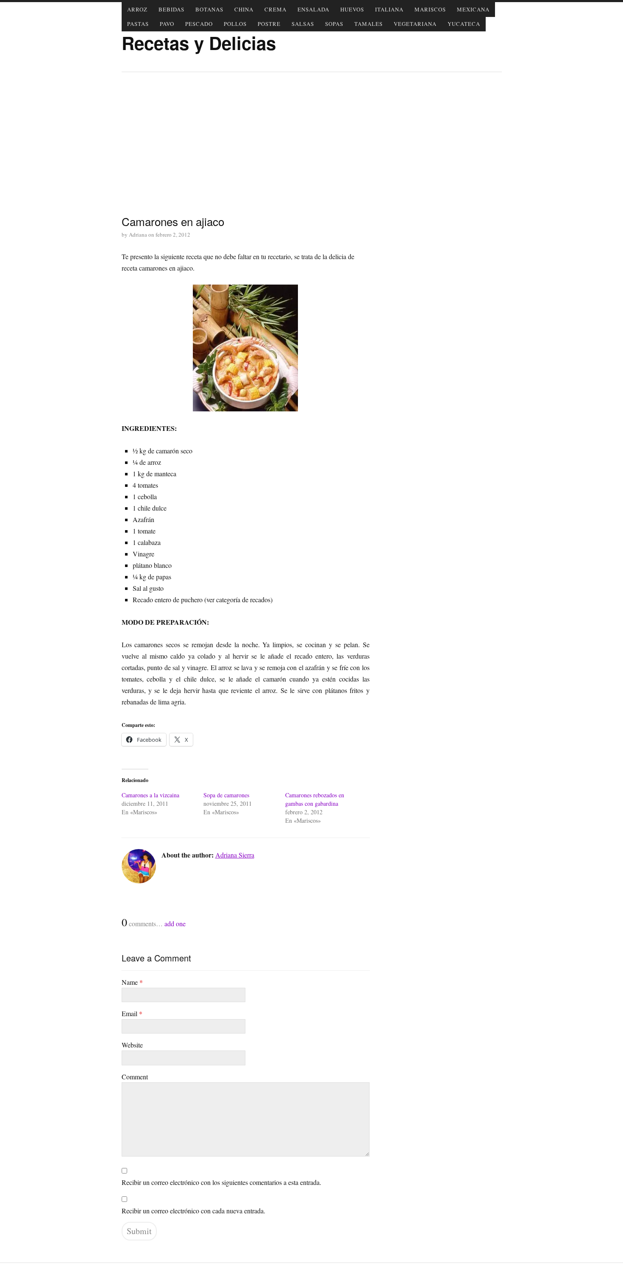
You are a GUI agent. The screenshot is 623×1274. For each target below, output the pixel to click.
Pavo (167, 24)
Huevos (352, 9)
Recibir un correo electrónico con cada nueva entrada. (193, 1210)
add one (175, 923)
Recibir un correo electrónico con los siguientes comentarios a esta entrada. (221, 1182)
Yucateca (464, 24)
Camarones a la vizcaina (150, 795)
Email (132, 1013)
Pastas (138, 24)
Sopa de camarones (226, 795)
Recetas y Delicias (199, 43)
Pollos (235, 24)
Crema (275, 9)
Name (132, 982)
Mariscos (430, 9)
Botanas (209, 9)
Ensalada (313, 9)
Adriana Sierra (234, 854)
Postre (269, 24)
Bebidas (171, 9)
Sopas (334, 24)
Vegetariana (415, 24)
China (243, 9)
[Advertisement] (312, 142)
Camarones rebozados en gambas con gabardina (314, 799)
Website (132, 1044)
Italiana (389, 9)
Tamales (368, 24)
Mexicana (473, 9)
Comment (135, 1076)
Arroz (137, 9)
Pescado (199, 24)
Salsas (303, 24)
